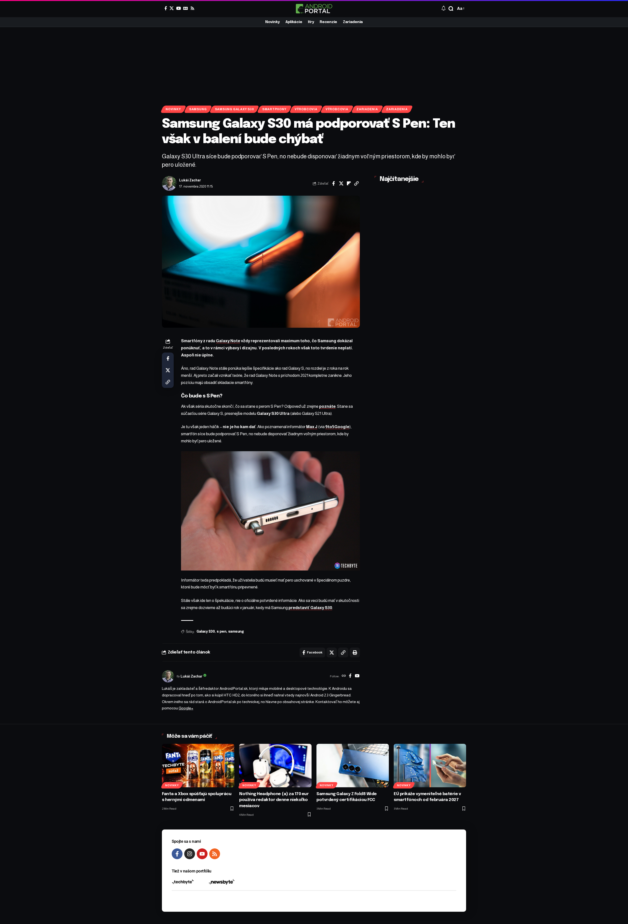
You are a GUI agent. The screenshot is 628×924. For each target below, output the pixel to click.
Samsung (198, 109)
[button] (450, 8)
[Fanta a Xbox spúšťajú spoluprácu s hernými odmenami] (198, 765)
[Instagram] (189, 853)
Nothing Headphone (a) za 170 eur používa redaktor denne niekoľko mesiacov (274, 800)
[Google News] (185, 8)
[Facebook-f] (177, 853)
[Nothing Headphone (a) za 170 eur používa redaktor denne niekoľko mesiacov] (275, 765)
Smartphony (274, 109)
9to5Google (337, 426)
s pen (221, 631)
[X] (171, 8)
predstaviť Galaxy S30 (310, 607)
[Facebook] (165, 8)
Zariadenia (367, 109)
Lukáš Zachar (190, 180)
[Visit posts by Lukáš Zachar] (169, 183)
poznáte (327, 406)
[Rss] (192, 8)
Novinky (173, 109)
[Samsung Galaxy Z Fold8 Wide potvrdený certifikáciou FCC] (352, 765)
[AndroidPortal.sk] (314, 9)
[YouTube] (178, 8)
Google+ (186, 708)
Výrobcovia (306, 109)
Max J (311, 426)
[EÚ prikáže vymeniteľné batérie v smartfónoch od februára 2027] (430, 765)
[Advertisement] (314, 63)
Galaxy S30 (205, 631)
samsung (236, 631)
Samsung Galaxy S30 (234, 109)
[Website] (343, 676)
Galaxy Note (228, 341)
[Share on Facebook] (333, 183)
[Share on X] (341, 183)
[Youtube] (202, 853)
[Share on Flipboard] (348, 183)
